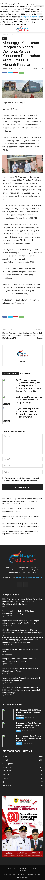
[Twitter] (10, 74)
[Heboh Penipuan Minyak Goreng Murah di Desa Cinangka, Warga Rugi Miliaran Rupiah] (8, 741)
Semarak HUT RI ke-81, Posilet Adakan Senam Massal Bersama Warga (20, 669)
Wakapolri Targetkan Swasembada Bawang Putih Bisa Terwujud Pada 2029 (21, 679)
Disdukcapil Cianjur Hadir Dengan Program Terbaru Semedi (33, 335)
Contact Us (22, 870)
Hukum (19, 743)
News (13, 35)
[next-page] (7, 422)
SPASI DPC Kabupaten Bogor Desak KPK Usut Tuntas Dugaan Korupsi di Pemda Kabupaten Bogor (22, 525)
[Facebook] (4, 74)
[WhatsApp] (21, 74)
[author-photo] (22, 359)
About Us (34, 868)
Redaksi (8, 868)
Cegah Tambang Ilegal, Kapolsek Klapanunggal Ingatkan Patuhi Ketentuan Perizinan (20, 532)
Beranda (5, 35)
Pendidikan (20, 717)
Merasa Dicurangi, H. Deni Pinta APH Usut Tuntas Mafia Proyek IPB (12, 335)
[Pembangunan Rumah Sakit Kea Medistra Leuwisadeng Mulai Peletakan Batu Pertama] (5, 725)
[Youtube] (25, 584)
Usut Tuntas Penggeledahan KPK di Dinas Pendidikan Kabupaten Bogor (29, 400)
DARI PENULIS (25, 374)
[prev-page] (3, 422)
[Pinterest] (15, 74)
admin (10, 68)
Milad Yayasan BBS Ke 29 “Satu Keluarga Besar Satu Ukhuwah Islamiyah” (28, 712)
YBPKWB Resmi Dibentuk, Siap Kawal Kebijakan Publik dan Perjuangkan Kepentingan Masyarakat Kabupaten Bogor (21, 690)
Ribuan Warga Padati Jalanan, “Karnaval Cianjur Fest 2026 (22, 650)
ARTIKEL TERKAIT (10, 374)
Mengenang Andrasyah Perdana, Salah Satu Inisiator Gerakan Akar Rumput (19, 660)
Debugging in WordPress (30, 17)
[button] (41, 29)
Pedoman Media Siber (21, 868)
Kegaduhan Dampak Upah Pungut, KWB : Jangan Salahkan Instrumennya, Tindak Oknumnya (20, 517)
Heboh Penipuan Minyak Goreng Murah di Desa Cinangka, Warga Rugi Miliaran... (28, 738)
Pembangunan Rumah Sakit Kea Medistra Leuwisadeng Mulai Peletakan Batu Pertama (28, 725)
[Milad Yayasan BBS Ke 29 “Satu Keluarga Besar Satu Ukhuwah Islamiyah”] (8, 714)
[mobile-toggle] (4, 29)
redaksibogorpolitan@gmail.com (29, 577)
